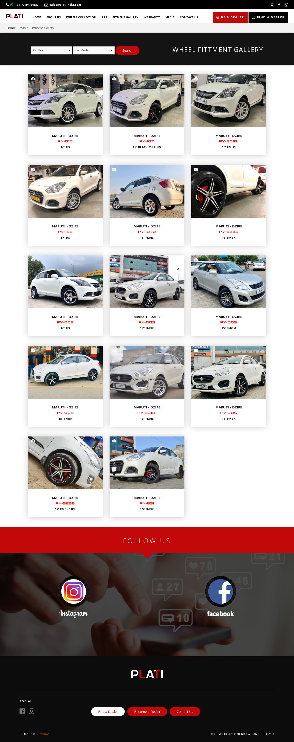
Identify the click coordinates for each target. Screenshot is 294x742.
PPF (104, 17)
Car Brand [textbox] (39, 50)
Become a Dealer (147, 711)
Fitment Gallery (125, 17)
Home (36, 17)
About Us (53, 17)
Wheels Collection (81, 17)
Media (169, 17)
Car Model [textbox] (82, 50)
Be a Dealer (232, 17)
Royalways (43, 734)
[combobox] (51, 50)
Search (127, 50)
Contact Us (189, 17)
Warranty (152, 17)
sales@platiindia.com (64, 5)
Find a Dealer (270, 17)
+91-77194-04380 (26, 5)
